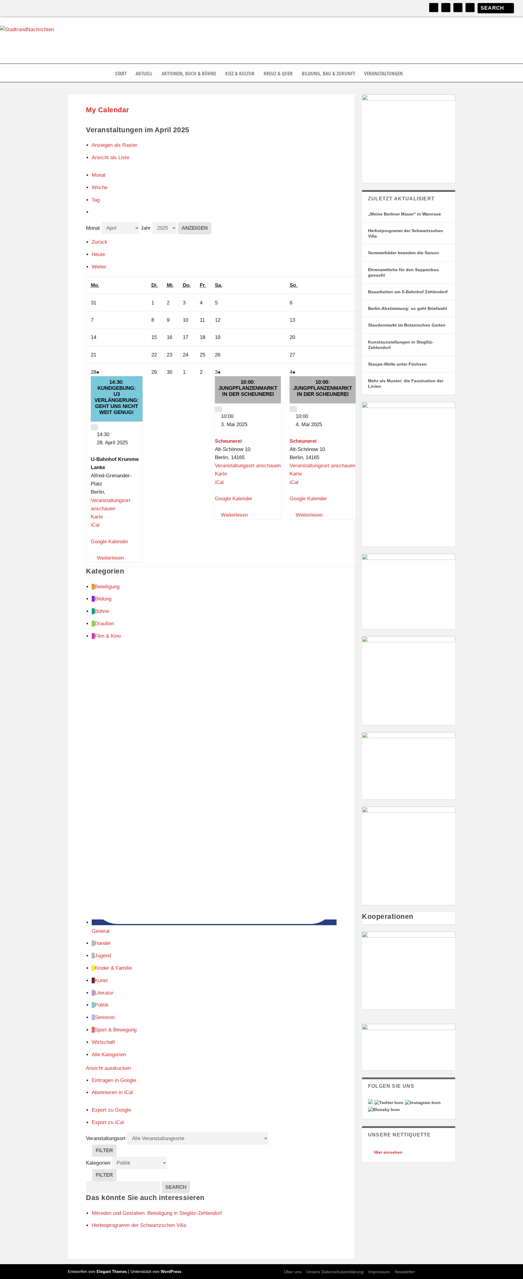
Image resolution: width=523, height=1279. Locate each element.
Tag (96, 200)
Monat (99, 175)
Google (114, 1080)
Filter (106, 1152)
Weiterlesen (110, 558)
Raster (114, 145)
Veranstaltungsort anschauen (248, 466)
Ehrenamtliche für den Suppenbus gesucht (403, 272)
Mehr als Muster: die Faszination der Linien (405, 383)
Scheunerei (228, 441)
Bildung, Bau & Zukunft (328, 74)
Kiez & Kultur (240, 74)
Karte (97, 517)
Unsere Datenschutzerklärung (334, 1271)
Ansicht (108, 1068)
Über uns (292, 1271)
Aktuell (144, 74)
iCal (95, 525)
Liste (110, 157)
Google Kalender (109, 541)
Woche (99, 187)
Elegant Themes (112, 1271)
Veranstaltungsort (106, 1138)
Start (121, 74)
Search (177, 1187)
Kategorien (99, 1163)
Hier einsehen (388, 1152)
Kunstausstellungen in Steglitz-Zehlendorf (400, 345)
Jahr (146, 228)
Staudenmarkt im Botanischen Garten (407, 325)
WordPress (171, 1271)
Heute (98, 254)
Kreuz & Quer (278, 74)
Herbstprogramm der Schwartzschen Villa (405, 233)
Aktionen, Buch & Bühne (189, 74)
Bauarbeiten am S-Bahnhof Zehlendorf (408, 291)
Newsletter (405, 1271)
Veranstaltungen (383, 74)
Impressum (379, 1271)
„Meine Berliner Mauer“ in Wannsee (404, 214)
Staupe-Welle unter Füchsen (397, 364)
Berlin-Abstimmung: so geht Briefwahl (407, 308)
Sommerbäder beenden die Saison (403, 252)
